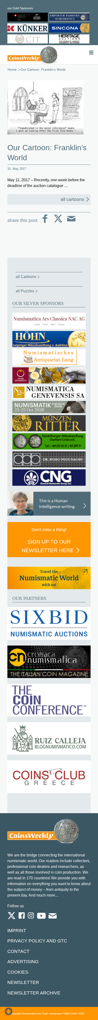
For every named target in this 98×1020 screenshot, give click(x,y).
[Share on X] (58, 222)
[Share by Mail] (71, 222)
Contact (18, 951)
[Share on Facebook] (45, 222)
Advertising (23, 961)
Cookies (17, 972)
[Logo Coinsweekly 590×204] (32, 54)
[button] (8, 1011)
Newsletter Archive (33, 992)
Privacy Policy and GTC (37, 940)
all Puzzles (25, 291)
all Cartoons (26, 277)
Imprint (16, 930)
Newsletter (23, 982)
